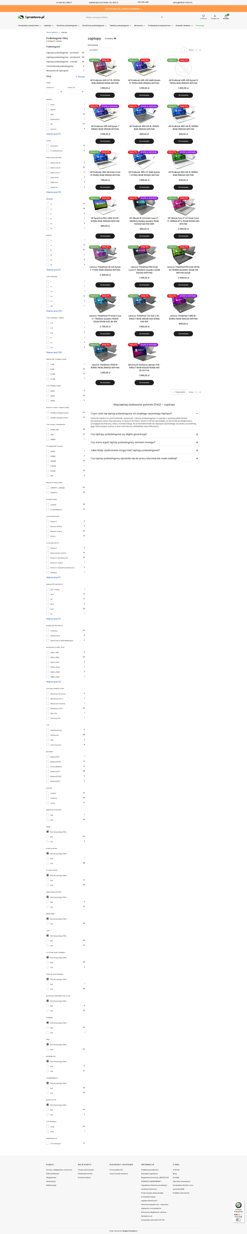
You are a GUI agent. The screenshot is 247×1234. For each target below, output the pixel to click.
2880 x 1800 (55, 677)
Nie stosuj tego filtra (58, 832)
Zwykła (53, 505)
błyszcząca (55, 636)
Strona (191, 50)
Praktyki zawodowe (181, 1193)
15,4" (52, 604)
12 (51, 260)
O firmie (176, 1170)
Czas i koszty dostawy (119, 1173)
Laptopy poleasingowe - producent (65, 57)
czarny (53, 793)
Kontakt (176, 1177)
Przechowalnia (84, 1177)
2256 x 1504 (55, 667)
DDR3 (52, 391)
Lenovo (53, 129)
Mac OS (53, 713)
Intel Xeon (54, 177)
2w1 (51, 740)
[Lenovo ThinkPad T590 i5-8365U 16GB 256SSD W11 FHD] (105, 352)
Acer (52, 105)
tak (51, 815)
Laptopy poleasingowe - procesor (65, 52)
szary (52, 803)
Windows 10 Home (58, 694)
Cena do (71, 87)
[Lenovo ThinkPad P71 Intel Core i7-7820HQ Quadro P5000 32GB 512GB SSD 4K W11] (105, 304)
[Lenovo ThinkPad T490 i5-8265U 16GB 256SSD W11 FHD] (183, 304)
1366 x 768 (54, 652)
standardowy (56, 730)
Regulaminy (51, 1177)
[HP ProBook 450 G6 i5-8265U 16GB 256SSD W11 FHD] (183, 114)
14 (51, 228)
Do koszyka (105, 95)
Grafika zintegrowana (59, 413)
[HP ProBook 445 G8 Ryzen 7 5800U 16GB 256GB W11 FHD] (105, 114)
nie (51, 820)
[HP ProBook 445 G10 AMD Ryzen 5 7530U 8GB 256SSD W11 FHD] (144, 68)
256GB (53, 461)
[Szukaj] (162, 17)
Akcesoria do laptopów (65, 70)
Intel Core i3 (55, 163)
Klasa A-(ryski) (56, 563)
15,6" (52, 609)
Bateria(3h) (55, 781)
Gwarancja (51, 1181)
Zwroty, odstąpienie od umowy (59, 1170)
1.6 (51, 296)
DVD (52, 1132)
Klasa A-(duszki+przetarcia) (62, 568)
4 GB (52, 364)
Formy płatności (116, 1170)
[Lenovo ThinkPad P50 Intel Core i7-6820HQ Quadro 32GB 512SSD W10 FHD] (144, 255)
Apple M (53, 187)
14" (51, 599)
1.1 (51, 287)
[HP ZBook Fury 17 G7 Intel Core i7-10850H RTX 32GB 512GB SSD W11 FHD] (183, 206)
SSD (52, 434)
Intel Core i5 (55, 168)
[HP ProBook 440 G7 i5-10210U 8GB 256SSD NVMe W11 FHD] (105, 68)
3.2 (51, 347)
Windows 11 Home (57, 704)
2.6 (51, 328)
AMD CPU (54, 182)
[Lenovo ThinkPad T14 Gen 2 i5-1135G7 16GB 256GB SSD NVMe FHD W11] (144, 304)
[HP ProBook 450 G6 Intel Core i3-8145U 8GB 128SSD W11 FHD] (105, 160)
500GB (53, 466)
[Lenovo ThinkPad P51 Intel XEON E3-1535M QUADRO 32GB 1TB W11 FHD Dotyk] (183, 255)
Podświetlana (56, 510)
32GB (52, 451)
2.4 (51, 323)
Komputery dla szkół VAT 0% (153, 1220)
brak (52, 1127)
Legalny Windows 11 (149, 1200)
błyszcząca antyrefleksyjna (61, 640)
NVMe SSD (54, 430)
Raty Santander (52, 1173)
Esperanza (54, 119)
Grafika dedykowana (59, 418)
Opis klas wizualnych (181, 1181)
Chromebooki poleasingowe (65, 66)
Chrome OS (55, 718)
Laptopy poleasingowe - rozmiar (65, 61)
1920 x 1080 (54, 657)
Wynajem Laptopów (149, 1173)
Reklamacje (51, 1185)
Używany (54, 146)
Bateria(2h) (55, 771)
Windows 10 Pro (56, 699)
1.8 (51, 306)
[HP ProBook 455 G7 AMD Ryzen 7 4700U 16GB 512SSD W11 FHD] (144, 160)
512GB (52, 471)
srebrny (53, 798)
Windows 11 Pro (56, 708)
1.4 (51, 291)
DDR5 (52, 401)
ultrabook (54, 735)
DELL (52, 114)
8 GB (52, 369)
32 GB (52, 379)
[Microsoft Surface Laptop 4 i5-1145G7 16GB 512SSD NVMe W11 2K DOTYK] (144, 352)
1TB (51, 476)
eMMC (53, 439)
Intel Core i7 (55, 173)
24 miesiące (55, 1143)
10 (51, 224)
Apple (52, 109)
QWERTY (53, 493)
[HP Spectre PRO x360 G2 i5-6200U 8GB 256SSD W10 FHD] (105, 206)
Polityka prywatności (149, 1170)
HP (51, 124)
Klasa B (53, 573)
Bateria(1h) (55, 757)
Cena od (50, 87)
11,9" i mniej (54, 589)
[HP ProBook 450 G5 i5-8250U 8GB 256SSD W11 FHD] (144, 114)
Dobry (52, 536)
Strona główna (52, 32)
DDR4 (52, 396)
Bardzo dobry (56, 526)
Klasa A (53, 521)
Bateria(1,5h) (55, 762)
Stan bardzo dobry (58, 553)
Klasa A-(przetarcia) (59, 558)
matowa (54, 631)
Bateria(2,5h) (55, 776)
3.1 (51, 343)
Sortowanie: (93, 45)
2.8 (51, 333)
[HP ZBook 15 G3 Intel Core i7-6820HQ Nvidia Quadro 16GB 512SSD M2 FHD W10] (144, 206)
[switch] (238, 1219)
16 (51, 265)
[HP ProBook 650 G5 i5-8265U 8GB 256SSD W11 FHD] (183, 160)
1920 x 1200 (54, 662)
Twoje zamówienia (86, 1170)
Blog (175, 1173)
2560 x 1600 (55, 672)
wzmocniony (55, 745)
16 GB (52, 374)
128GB (52, 456)
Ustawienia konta (85, 1173)
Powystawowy (56, 151)
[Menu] (242, 1202)
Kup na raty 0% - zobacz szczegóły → (123, 8)
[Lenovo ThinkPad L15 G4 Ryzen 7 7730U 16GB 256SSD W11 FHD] (105, 255)
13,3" (52, 594)
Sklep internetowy (122, 1231)
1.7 (51, 301)
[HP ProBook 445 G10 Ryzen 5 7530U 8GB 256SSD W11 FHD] (183, 68)
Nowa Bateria (56, 767)
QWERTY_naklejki (57, 488)
